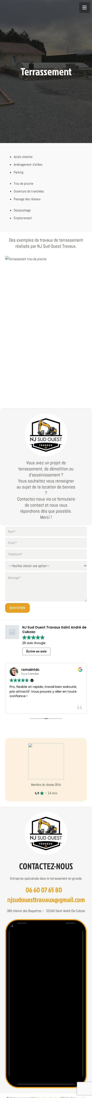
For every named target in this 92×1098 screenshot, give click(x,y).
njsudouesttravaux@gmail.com (46, 899)
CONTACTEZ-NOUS (46, 866)
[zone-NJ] (46, 1003)
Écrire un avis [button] (36, 651)
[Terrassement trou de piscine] (46, 287)
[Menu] (84, 7)
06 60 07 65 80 (44, 890)
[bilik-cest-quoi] (46, 761)
